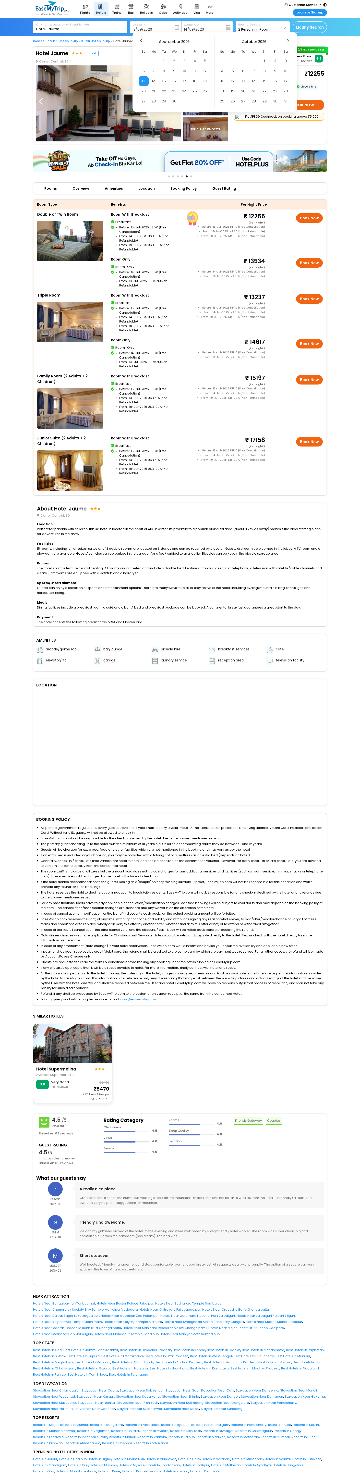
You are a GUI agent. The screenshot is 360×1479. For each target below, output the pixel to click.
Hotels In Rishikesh (306, 1459)
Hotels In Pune (109, 1471)
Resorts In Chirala (125, 1431)
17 (184, 81)
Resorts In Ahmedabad (82, 1443)
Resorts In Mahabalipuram (86, 1437)
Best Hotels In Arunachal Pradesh (230, 1362)
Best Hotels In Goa (47, 1350)
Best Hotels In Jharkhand (169, 1368)
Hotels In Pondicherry (163, 1465)
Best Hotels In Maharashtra (263, 1350)
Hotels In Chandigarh (49, 1465)
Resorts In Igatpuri (175, 1424)
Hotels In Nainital (278, 1459)
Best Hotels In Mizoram (92, 1362)
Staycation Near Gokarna (305, 1396)
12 (204, 71)
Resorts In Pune (303, 1437)
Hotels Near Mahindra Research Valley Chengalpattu (165, 1328)
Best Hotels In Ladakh (223, 1350)
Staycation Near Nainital (97, 1402)
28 (154, 101)
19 (205, 81)
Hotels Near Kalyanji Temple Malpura (133, 1321)
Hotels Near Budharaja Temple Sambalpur (189, 1303)
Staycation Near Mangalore (227, 1402)
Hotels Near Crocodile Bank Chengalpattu (235, 1309)
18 (194, 81)
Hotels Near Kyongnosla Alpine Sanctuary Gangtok (204, 1321)
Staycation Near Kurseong (221, 1408)
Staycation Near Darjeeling (257, 1390)
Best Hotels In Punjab (49, 1374)
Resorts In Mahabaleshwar (54, 1431)
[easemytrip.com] (52, 14)
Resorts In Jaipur (181, 1437)
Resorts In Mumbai (275, 1437)
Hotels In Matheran (226, 1465)
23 (174, 91)
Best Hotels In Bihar (308, 1362)
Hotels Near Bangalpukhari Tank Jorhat (64, 1303)
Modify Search (310, 27)
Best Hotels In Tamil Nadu (87, 1374)
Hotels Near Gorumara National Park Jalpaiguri (197, 1315)
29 (164, 101)
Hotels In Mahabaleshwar (76, 1471)
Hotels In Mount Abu (128, 1459)
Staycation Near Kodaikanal (138, 1396)
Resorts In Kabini (306, 1424)
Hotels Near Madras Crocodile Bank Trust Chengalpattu (77, 1328)
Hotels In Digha (99, 1459)
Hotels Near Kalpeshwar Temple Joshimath (67, 1321)
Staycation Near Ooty (217, 1390)
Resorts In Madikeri (211, 1437)
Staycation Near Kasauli (95, 1396)
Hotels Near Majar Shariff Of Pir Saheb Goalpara (246, 1328)
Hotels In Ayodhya (256, 1465)
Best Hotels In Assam (274, 1362)
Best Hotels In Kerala (189, 1350)
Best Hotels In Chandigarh (132, 1362)
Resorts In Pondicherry (248, 1424)
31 (286, 101)
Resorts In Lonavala (48, 1437)
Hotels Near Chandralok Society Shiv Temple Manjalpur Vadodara (85, 1309)
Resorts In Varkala (151, 1437)
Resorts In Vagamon (93, 1431)
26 (205, 91)
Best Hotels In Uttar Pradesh (166, 1356)
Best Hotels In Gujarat (94, 1368)
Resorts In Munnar (74, 1424)
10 (184, 71)
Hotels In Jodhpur (195, 1465)
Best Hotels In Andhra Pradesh (179, 1362)
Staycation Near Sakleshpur (142, 1390)
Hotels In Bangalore (288, 1465)
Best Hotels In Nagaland (300, 1368)
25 (194, 91)
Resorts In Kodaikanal (150, 1443)
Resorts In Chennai (117, 1443)
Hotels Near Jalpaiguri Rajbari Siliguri (266, 1315)
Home (37, 41)
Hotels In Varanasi (216, 1459)
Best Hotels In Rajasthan (305, 1350)
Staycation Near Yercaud (53, 1408)
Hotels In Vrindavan (161, 1459)
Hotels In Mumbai (103, 1465)
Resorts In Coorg (287, 1431)
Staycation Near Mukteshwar (139, 1408)
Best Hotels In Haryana (130, 1368)
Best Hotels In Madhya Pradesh (254, 1368)
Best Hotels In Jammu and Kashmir (90, 1350)
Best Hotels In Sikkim (49, 1356)
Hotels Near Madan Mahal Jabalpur (274, 1321)
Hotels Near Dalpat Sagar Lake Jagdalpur (66, 1315)
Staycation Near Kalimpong (182, 1402)
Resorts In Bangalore (106, 1424)
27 (144, 101)
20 (144, 91)
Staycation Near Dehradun (262, 1396)
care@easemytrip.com (138, 999)
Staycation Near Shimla (180, 1396)
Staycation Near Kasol (181, 1408)
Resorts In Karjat (46, 1424)
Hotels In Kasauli (175, 1471)
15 (164, 81)
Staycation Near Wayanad (54, 1396)
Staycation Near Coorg (100, 1390)
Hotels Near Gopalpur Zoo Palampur (130, 1315)
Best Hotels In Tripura (83, 1356)
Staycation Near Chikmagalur (56, 1390)
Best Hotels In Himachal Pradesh (145, 1350)
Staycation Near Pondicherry (273, 1402)
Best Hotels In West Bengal (211, 1356)
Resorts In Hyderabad (142, 1424)
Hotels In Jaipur (45, 1459)
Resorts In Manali (122, 1437)
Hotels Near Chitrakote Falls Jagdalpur (170, 1309)
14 (154, 81)
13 (143, 81)
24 (184, 91)
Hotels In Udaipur (72, 1459)
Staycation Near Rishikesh (137, 1402)
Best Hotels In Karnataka (209, 1368)
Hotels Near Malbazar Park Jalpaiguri (62, 1334)
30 (174, 101)
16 (174, 81)
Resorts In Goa (279, 1424)
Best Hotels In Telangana (128, 1374)
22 (164, 91)
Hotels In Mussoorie (247, 1459)
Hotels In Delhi (189, 1459)
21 (153, 91)
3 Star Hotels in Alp (95, 41)
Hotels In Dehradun (205, 1471)
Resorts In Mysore (154, 1431)
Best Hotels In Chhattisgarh (54, 1368)
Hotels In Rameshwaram (141, 1471)
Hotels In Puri (78, 1465)
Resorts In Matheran (243, 1437)
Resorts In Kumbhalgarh (210, 1424)
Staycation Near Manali (298, 1390)
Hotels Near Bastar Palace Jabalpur (125, 1303)
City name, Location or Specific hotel (63, 24)
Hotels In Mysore (132, 1465)
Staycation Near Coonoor (94, 1408)
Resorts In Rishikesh (185, 1431)
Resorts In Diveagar (218, 1431)
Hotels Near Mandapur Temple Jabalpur (126, 1334)
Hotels (51, 41)
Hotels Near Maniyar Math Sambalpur (189, 1334)
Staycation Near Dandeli (220, 1396)
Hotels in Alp (68, 41)
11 (194, 71)
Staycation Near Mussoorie (54, 1402)
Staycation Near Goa (182, 1390)
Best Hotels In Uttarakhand (122, 1356)
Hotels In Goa (43, 1471)
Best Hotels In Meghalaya (53, 1362)
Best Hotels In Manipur (293, 1356)
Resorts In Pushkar (47, 1443)
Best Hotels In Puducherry (254, 1356)
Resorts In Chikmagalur (253, 1431)
